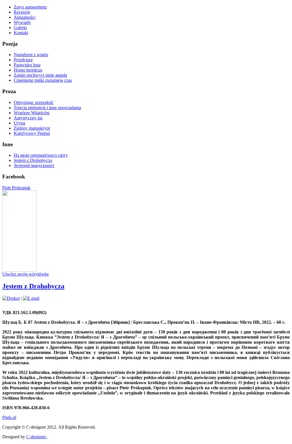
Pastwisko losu (27, 64)
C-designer (36, 436)
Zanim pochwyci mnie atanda (40, 75)
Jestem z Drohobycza (33, 160)
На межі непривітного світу (41, 155)
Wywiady (22, 22)
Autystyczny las (28, 117)
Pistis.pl (9, 417)
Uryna (19, 123)
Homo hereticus (28, 70)
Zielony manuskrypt (32, 128)
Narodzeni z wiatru (31, 54)
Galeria (20, 27)
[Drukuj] (11, 298)
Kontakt (21, 32)
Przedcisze (23, 59)
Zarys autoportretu (30, 7)
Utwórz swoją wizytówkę (25, 274)
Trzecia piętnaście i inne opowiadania (47, 107)
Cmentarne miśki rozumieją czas (43, 80)
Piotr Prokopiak (16, 187)
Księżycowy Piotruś (32, 133)
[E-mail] (31, 298)
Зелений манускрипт (34, 165)
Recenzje (22, 12)
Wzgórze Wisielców (32, 112)
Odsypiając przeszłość (34, 102)
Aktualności (24, 17)
